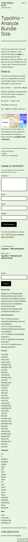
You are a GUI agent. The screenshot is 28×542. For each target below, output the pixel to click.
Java (2, 484)
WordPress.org (5, 523)
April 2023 (4, 395)
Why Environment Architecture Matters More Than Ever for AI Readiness (13, 321)
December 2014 (6, 441)
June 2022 (4, 400)
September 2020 (6, 423)
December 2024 (6, 377)
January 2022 (5, 403)
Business (4, 464)
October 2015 (5, 436)
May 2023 (4, 392)
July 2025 (4, 369)
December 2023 (6, 382)
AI (1, 456)
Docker (3, 477)
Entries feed (5, 517)
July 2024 (4, 380)
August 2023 (5, 385)
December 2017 (6, 433)
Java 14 (3, 490)
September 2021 (6, 408)
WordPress (17, 535)
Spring (3, 505)
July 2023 (4, 387)
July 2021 (4, 413)
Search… (4, 273)
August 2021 (5, 410)
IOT (2, 482)
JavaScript (4, 497)
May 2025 (4, 372)
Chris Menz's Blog (10, 532)
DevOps (3, 474)
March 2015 (5, 439)
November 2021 (6, 405)
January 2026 (5, 362)
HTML (3, 479)
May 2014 (4, 444)
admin (4, 153)
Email (3, 204)
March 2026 (5, 359)
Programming (14, 155)
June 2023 (4, 390)
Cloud (3, 466)
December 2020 (6, 418)
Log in (3, 515)
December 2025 (6, 364)
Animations (4, 461)
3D (2, 454)
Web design (4, 507)
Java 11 (3, 487)
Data (2, 472)
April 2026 (4, 357)
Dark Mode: (21, 540)
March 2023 (5, 398)
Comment (5, 176)
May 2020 (4, 426)
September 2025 (6, 367)
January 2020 (5, 431)
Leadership (4, 500)
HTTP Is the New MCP (8, 306)
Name (3, 194)
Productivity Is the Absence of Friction (13, 298)
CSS (2, 469)
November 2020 (6, 421)
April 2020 (4, 428)
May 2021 (4, 415)
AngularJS (4, 459)
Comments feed (6, 520)
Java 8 (3, 492)
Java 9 (3, 495)
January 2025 (5, 375)
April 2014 (4, 446)
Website (3, 213)
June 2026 (4, 354)
